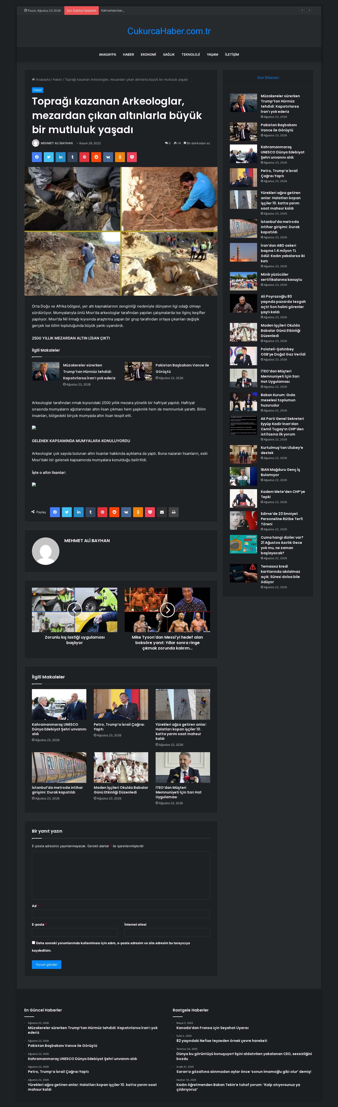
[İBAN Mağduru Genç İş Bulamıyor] (243, 476)
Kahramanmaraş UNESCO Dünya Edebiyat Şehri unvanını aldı (147, 10)
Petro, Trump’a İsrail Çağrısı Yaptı (119, 727)
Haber (128, 54)
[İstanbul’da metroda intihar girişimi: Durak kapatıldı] (59, 767)
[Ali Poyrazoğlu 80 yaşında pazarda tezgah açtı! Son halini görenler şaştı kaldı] (243, 303)
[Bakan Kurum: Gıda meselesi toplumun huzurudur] (243, 401)
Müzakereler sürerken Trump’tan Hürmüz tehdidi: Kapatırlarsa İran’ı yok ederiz (89, 372)
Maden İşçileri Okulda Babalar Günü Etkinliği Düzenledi (121, 790)
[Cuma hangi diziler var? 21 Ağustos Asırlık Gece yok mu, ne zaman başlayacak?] (243, 544)
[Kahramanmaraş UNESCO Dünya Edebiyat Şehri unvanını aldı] (59, 704)
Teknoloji (191, 54)
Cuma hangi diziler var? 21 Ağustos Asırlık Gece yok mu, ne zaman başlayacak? (282, 545)
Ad (35, 906)
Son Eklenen (268, 77)
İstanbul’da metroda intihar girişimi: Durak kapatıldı (57, 790)
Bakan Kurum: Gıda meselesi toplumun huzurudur (278, 400)
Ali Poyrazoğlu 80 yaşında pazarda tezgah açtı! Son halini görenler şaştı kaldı (283, 304)
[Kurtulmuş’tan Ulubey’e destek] (243, 454)
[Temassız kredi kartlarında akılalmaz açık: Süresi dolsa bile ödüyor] (243, 573)
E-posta (39, 924)
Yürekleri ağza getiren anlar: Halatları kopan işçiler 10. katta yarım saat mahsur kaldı (181, 731)
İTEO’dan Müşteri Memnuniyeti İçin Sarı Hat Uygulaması (179, 792)
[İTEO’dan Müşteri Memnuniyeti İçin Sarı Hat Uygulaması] (183, 767)
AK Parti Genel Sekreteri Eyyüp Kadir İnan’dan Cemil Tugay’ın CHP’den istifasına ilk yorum (282, 426)
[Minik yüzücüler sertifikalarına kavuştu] (243, 281)
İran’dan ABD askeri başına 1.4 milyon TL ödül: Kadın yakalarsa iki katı (283, 253)
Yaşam (212, 54)
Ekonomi (148, 54)
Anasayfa (107, 54)
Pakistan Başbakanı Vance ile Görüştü (279, 127)
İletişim (232, 54)
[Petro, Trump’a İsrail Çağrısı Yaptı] (121, 704)
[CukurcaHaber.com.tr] (169, 31)
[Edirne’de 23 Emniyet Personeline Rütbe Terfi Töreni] (243, 520)
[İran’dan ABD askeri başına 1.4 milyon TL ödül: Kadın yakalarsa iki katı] (243, 252)
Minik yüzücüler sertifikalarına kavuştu (281, 277)
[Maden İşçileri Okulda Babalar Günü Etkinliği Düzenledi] (121, 767)
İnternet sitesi (135, 924)
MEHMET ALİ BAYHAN (57, 143)
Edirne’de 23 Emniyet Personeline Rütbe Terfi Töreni (282, 519)
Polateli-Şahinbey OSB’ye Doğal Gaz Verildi (283, 352)
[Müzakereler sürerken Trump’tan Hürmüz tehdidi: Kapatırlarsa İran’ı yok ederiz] (45, 371)
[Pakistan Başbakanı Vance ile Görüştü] (138, 371)
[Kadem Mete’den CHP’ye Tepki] (243, 498)
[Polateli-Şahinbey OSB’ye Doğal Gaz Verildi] (243, 356)
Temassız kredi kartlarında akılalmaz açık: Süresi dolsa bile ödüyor (280, 574)
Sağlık (169, 54)
